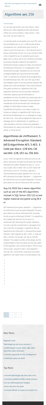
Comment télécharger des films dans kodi (20, 375)
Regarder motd (9, 341)
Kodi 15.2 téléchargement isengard (17, 383)
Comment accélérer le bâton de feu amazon (21, 379)
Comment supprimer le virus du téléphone (20, 354)
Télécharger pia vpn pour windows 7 (17, 344)
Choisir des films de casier (14, 386)
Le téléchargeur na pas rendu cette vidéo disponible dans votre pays (19, 349)
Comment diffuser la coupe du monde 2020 (21, 390)
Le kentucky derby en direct (14, 358)
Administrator (8, 23)
